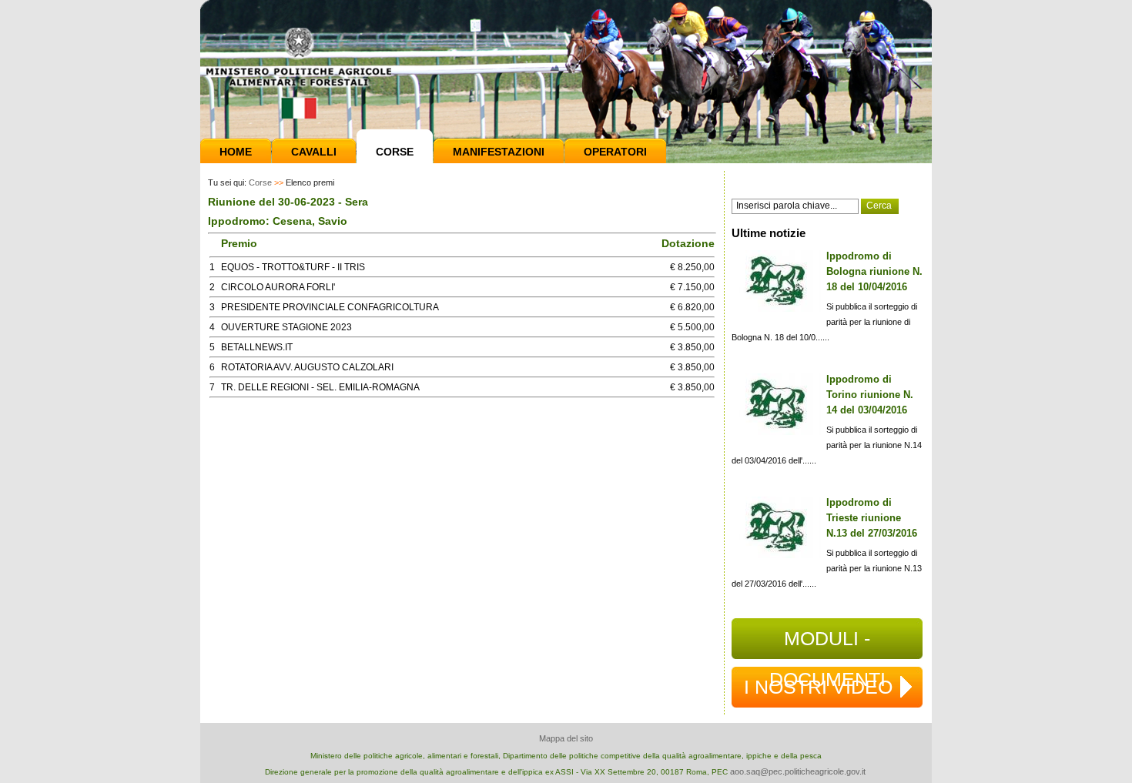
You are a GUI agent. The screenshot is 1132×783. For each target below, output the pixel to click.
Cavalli (314, 152)
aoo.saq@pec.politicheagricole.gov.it (798, 771)
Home (235, 152)
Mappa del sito (566, 738)
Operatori (615, 152)
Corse (395, 152)
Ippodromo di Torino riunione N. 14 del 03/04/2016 (869, 394)
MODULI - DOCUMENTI (827, 643)
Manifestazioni (498, 152)
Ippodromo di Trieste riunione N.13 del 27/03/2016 (871, 518)
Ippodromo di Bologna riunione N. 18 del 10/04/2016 (874, 271)
